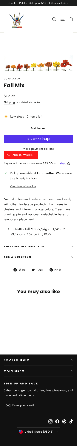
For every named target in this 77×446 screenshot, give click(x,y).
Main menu (14, 371)
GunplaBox (12, 78)
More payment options (38, 148)
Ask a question (17, 257)
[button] (70, 19)
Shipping (9, 102)
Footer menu (16, 360)
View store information (23, 186)
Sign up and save (21, 383)
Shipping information (24, 246)
